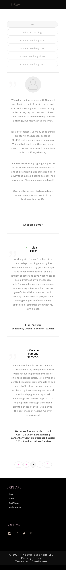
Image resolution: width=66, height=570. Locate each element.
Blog (11, 494)
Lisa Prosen (33, 325)
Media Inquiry (15, 507)
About (11, 498)
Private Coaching (32, 32)
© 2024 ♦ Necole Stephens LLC (31, 554)
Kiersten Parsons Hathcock (33, 431)
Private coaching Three (32, 56)
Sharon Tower (33, 224)
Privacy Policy (31, 558)
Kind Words (14, 503)
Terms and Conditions (31, 561)
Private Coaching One (32, 48)
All (32, 24)
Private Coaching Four (32, 40)
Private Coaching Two (32, 64)
